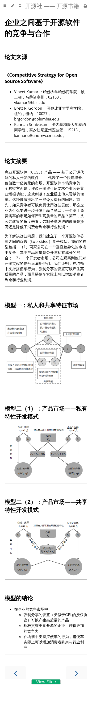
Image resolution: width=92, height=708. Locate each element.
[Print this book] (85, 5)
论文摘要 (16, 161)
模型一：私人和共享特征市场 (41, 305)
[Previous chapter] (15, 672)
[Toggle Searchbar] (20, 6)
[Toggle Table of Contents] (4, 6)
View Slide (46, 681)
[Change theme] (12, 6)
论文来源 (16, 57)
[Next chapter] (76, 672)
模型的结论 (19, 598)
